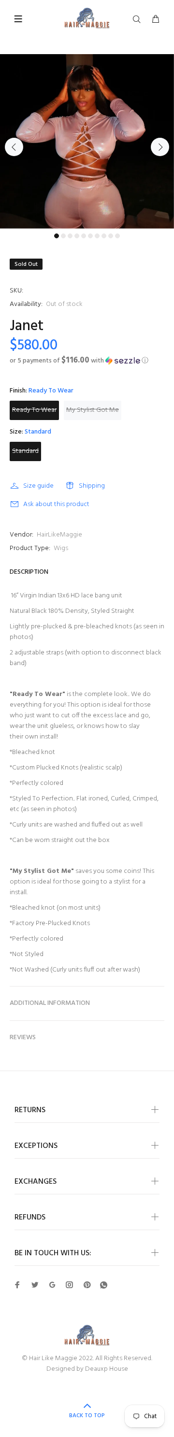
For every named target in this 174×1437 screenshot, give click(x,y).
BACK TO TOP (87, 1416)
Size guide (38, 486)
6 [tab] (90, 235)
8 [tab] (104, 235)
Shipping (92, 486)
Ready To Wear (34, 410)
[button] (87, 360)
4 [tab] (76, 235)
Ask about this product (56, 504)
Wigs (61, 548)
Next (160, 147)
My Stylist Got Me (92, 410)
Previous (14, 147)
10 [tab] (117, 235)
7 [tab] (97, 235)
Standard (25, 451)
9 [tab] (110, 235)
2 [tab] (63, 235)
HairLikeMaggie (59, 534)
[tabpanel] (87, 141)
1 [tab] (56, 235)
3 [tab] (70, 235)
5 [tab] (83, 235)
